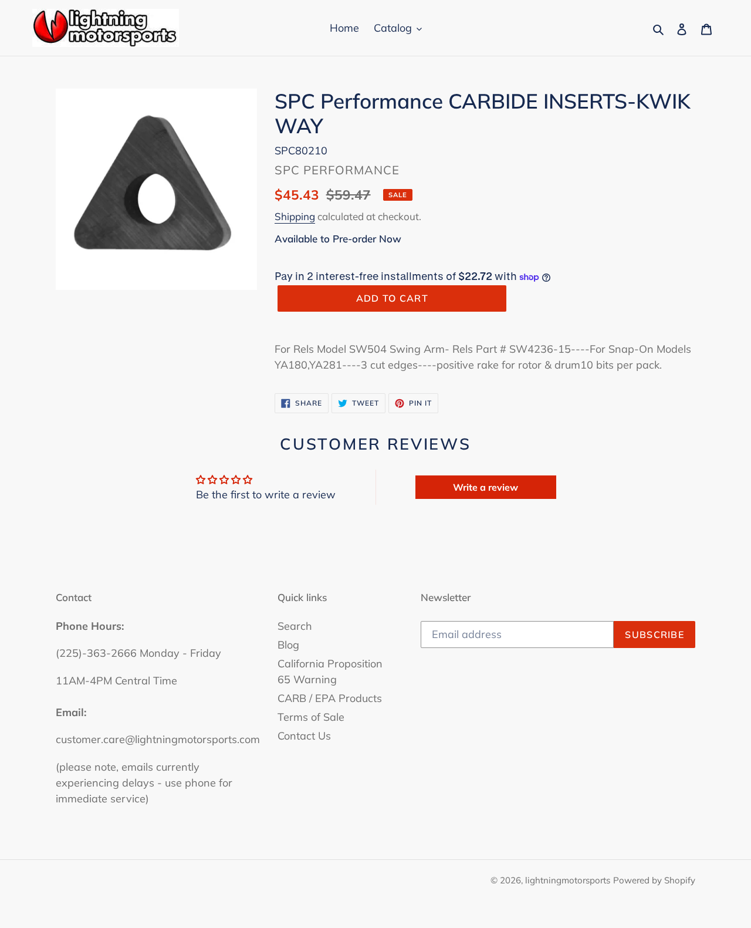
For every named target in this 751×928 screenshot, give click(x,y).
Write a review (485, 487)
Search (295, 626)
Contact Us (304, 736)
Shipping (295, 216)
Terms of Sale (311, 717)
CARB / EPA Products (330, 698)
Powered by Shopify (654, 880)
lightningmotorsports (567, 880)
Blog (288, 645)
